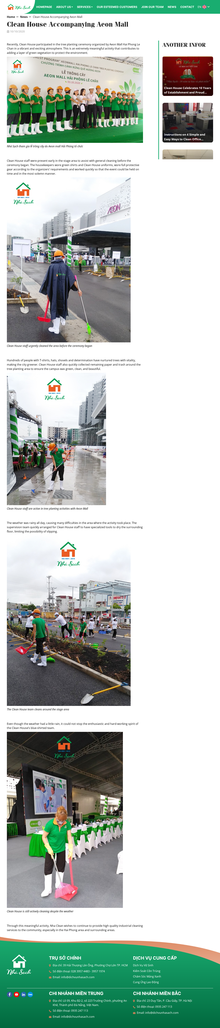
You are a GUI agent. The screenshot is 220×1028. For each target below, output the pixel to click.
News (24, 17)
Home (11, 17)
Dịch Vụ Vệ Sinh (143, 965)
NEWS (172, 7)
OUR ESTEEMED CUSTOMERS (117, 7)
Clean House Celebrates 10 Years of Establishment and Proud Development (187, 92)
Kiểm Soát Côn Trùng (146, 971)
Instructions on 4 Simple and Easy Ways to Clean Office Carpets (184, 139)
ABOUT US (63, 7)
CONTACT (187, 7)
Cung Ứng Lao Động (146, 982)
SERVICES (84, 7)
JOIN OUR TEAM (152, 7)
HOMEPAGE (44, 7)
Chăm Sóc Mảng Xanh (147, 976)
